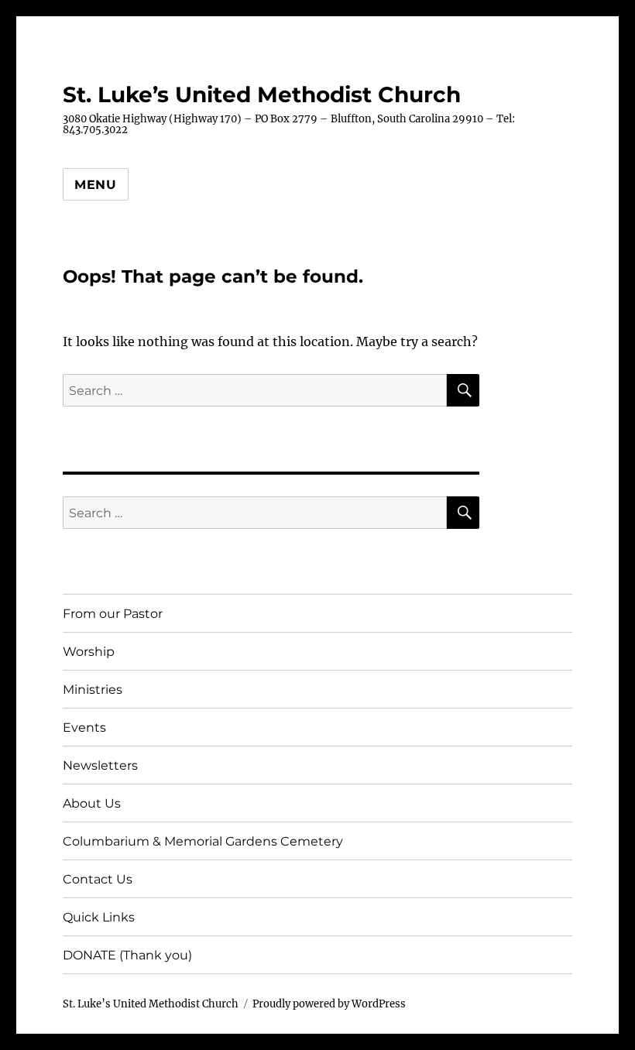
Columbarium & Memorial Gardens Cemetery (203, 841)
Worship (89, 651)
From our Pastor (113, 613)
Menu (95, 184)
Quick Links (99, 917)
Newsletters (100, 765)
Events (84, 727)
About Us (92, 803)
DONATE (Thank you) (127, 955)
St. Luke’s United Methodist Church (262, 94)
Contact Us (97, 879)
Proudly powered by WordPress (329, 1004)
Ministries (92, 689)
